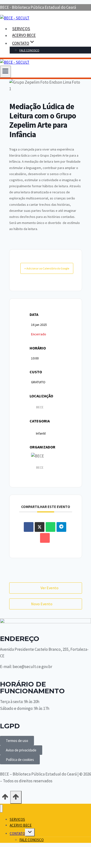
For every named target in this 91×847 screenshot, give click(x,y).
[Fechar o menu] (1, 808)
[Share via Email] (45, 538)
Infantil (41, 433)
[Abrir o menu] (5, 71)
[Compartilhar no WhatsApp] (50, 527)
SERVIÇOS (21, 28)
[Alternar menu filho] (30, 832)
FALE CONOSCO (29, 50)
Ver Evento (49, 587)
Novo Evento (41, 603)
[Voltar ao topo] (5, 798)
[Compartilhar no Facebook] (28, 527)
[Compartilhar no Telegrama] (61, 527)
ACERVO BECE (24, 35)
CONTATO (17, 833)
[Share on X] (39, 527)
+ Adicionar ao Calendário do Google (46, 268)
